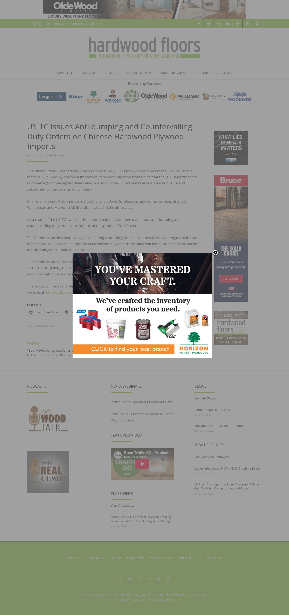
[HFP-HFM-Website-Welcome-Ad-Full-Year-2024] (142, 305)
